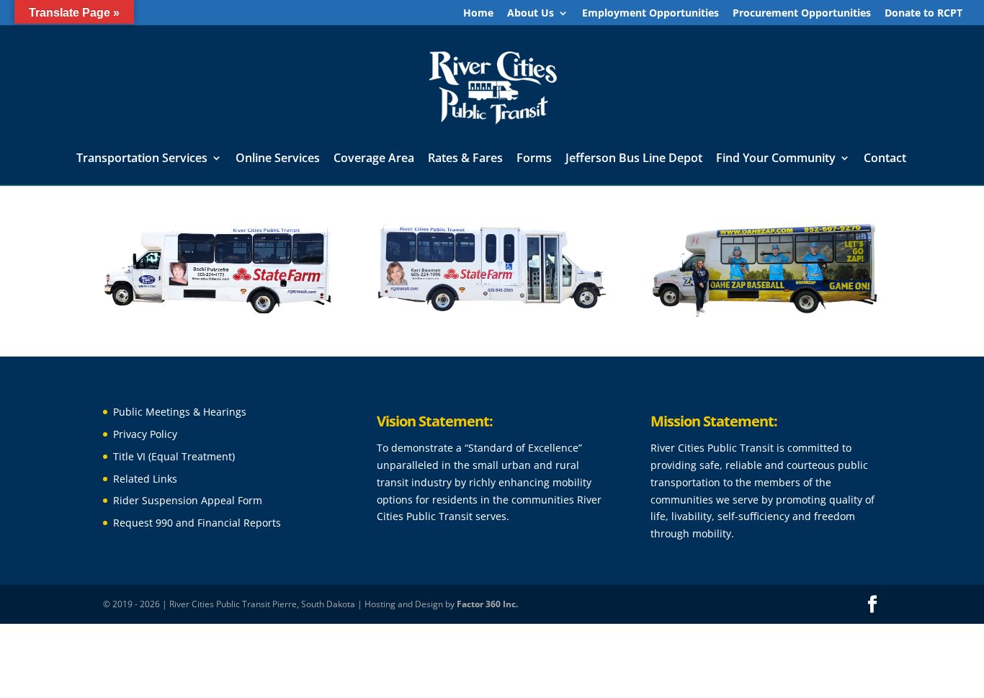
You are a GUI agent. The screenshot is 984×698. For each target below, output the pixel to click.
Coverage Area (374, 159)
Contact (885, 159)
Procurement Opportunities (802, 13)
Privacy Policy (145, 434)
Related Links (145, 479)
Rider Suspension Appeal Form (187, 500)
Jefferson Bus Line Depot (633, 159)
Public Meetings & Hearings (179, 412)
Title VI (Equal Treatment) (174, 456)
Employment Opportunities (650, 13)
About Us (530, 13)
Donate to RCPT (923, 13)
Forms (534, 159)
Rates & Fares (465, 159)
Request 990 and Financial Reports (197, 522)
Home (478, 13)
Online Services (278, 159)
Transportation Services (141, 159)
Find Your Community (776, 159)
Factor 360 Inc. (487, 604)
